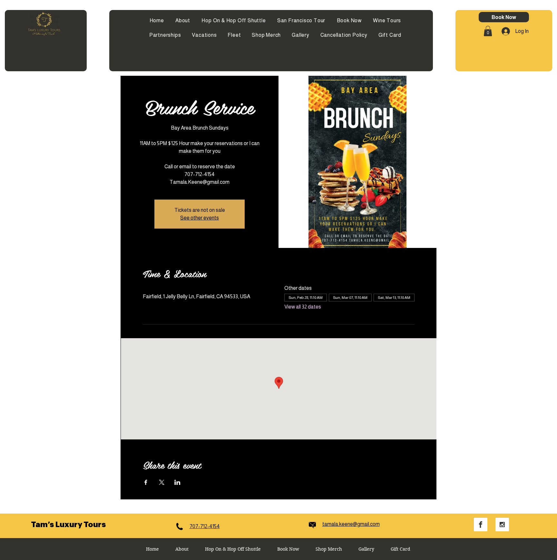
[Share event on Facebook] (146, 482)
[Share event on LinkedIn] (177, 482)
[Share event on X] (162, 482)
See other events (199, 218)
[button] (488, 31)
